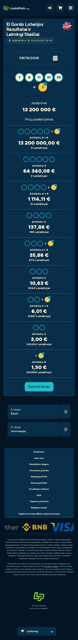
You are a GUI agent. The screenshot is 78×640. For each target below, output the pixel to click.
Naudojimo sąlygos (39, 464)
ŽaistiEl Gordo (39, 386)
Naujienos (39, 452)
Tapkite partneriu (39, 501)
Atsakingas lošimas (39, 489)
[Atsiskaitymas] (61, 8)
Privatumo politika (39, 470)
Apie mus (39, 458)
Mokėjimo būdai (39, 507)
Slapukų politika (39, 476)
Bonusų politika (39, 483)
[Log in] (50, 8)
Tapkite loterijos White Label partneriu (39, 514)
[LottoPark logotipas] (16, 8)
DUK (39, 495)
